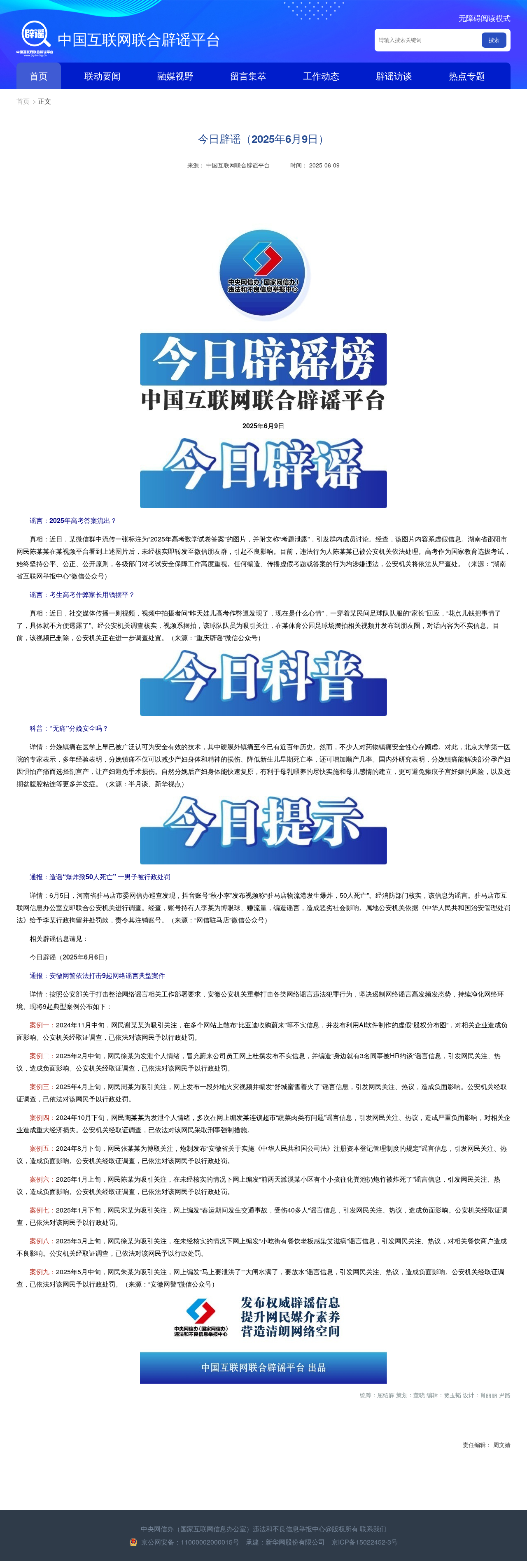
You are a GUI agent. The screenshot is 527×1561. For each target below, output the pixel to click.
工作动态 (321, 75)
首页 (39, 75)
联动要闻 (102, 75)
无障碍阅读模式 (485, 17)
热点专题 (467, 75)
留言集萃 (248, 75)
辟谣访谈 (394, 75)
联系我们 (373, 1528)
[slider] (263, 1394)
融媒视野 (175, 75)
